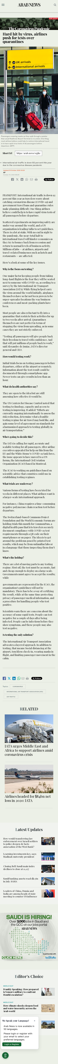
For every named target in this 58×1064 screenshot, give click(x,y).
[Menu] (3, 4)
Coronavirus (18, 686)
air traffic (11, 697)
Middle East (8, 986)
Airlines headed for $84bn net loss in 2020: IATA (28, 798)
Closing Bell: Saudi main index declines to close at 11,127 (19, 867)
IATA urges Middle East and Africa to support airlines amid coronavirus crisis (29, 750)
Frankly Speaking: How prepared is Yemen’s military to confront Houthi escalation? (21, 992)
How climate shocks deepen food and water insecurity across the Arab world (20, 1008)
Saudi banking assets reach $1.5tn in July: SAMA (20, 880)
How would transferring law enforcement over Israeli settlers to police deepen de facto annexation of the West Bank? (20, 842)
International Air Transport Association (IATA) (25, 691)
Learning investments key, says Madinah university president (19, 855)
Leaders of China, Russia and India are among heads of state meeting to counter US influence (20, 893)
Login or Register (11, 1044)
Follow (50, 179)
